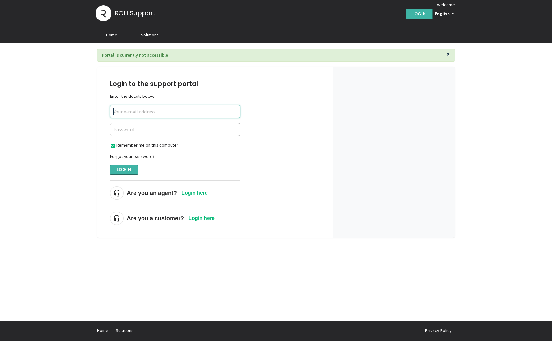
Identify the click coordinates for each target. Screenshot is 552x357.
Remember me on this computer (147, 145)
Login (124, 169)
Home (111, 35)
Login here (194, 193)
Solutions (150, 35)
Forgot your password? (132, 156)
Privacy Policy (438, 330)
